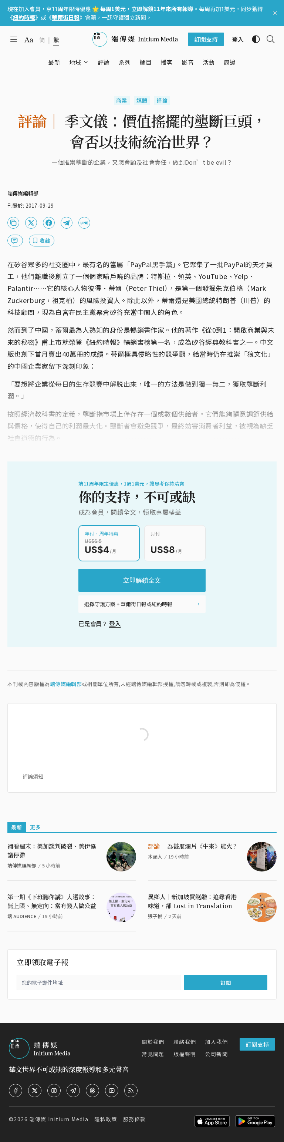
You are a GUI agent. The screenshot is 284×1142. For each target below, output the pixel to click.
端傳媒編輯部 (66, 684)
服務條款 (134, 1119)
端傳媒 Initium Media (58, 1119)
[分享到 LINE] (84, 223)
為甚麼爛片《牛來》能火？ (193, 846)
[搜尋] (267, 39)
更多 (35, 827)
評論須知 (33, 776)
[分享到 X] (31, 223)
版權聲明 (184, 1054)
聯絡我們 (184, 1041)
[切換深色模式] (253, 39)
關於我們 (153, 1041)
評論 (162, 100)
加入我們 (216, 1041)
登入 (115, 623)
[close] (275, 13)
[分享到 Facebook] (49, 223)
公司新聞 (216, 1054)
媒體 (142, 100)
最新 (17, 827)
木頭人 (155, 856)
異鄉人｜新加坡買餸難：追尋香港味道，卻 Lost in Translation (192, 901)
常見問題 (153, 1054)
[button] (75, 62)
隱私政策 (105, 1119)
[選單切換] (86, 62)
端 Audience (21, 916)
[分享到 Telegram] (66, 223)
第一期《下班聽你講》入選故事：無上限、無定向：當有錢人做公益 (51, 901)
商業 (122, 100)
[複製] (13, 223)
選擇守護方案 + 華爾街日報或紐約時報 (128, 604)
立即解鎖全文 (142, 580)
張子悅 (155, 916)
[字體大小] (28, 39)
